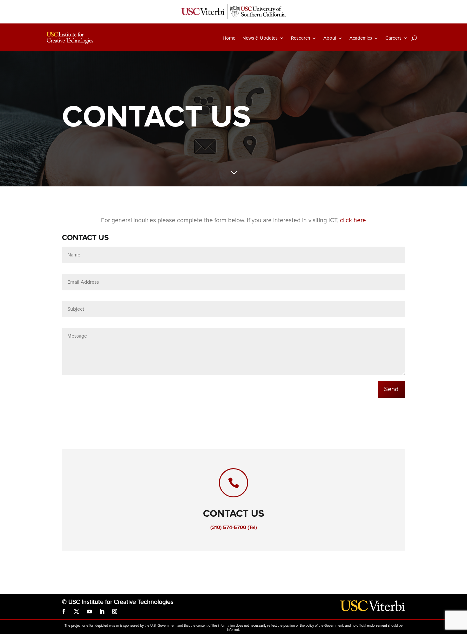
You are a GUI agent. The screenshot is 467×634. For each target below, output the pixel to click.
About (329, 38)
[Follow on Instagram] (115, 611)
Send (391, 389)
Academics (360, 38)
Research (300, 38)
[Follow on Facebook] (64, 611)
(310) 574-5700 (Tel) (233, 527)
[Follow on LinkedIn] (102, 611)
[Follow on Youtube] (89, 611)
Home (229, 38)
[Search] (414, 38)
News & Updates (260, 38)
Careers (393, 38)
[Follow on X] (76, 611)
